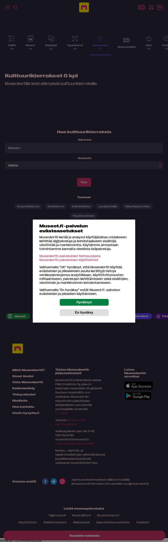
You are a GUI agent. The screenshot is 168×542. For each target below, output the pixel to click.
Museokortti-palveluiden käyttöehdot (69, 260)
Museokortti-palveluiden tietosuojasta (69, 256)
